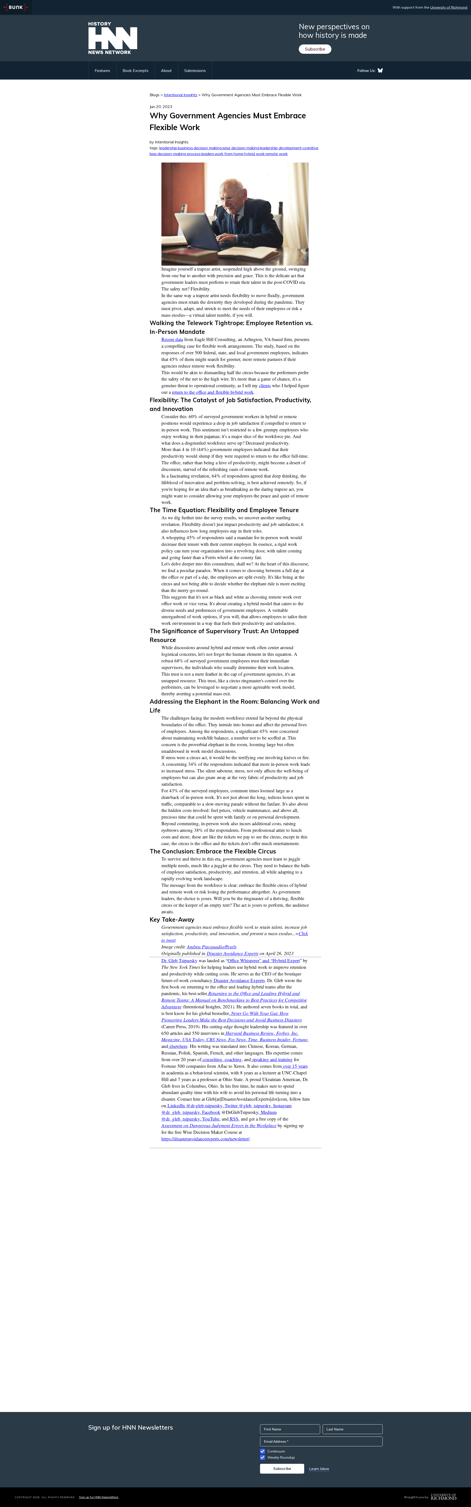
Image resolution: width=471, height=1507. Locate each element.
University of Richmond (448, 7)
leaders (207, 153)
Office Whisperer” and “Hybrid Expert (264, 960)
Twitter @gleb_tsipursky (247, 1105)
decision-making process (179, 153)
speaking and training (272, 1059)
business (185, 147)
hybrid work (254, 153)
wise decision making (240, 147)
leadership (168, 147)
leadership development (281, 147)
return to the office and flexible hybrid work (213, 392)
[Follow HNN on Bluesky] (380, 70)
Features (102, 70)
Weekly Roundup (281, 1457)
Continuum (276, 1451)
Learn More (319, 1468)
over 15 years (295, 1066)
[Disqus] (235, 1209)
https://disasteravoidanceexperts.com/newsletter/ (205, 1139)
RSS (233, 1119)
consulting (211, 1059)
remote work (276, 153)
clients (265, 385)
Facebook (210, 1112)
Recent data (172, 339)
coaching (232, 1059)
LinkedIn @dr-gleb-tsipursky (194, 1105)
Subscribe (315, 49)
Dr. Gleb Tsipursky (179, 960)
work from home (229, 153)
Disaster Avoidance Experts (232, 953)
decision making (208, 147)
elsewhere (178, 1046)
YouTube (210, 1119)
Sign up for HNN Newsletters (98, 1497)
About (166, 70)
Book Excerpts (135, 70)
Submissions (195, 70)
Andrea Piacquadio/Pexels (211, 947)
